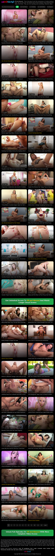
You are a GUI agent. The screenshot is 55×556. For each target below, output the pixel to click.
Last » (45, 525)
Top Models (42, 6)
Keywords (51, 6)
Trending (33, 6)
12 (41, 525)
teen (31, 548)
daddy (20, 549)
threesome (3, 549)
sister (17, 549)
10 (34, 525)
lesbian (48, 548)
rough (35, 548)
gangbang (26, 548)
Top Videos (24, 6)
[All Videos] (17, 7)
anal (20, 548)
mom (12, 549)
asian (44, 548)
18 (22, 548)
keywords (31, 549)
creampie (39, 548)
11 (38, 525)
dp (14, 549)
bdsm (52, 548)
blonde (8, 549)
